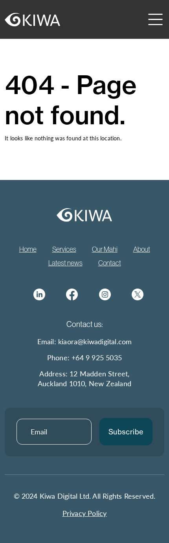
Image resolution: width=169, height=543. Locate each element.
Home (28, 249)
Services (64, 249)
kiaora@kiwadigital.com (95, 341)
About (141, 249)
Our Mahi (105, 249)
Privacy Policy (84, 513)
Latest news (65, 263)
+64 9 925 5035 (97, 357)
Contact (109, 263)
